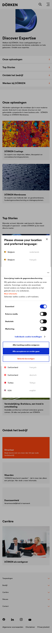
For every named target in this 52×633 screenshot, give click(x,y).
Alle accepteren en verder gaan (26, 351)
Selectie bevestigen (26, 358)
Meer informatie (10, 294)
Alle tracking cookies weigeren (26, 345)
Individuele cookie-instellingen (28, 336)
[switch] (43, 314)
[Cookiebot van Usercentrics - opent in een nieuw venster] (38, 272)
